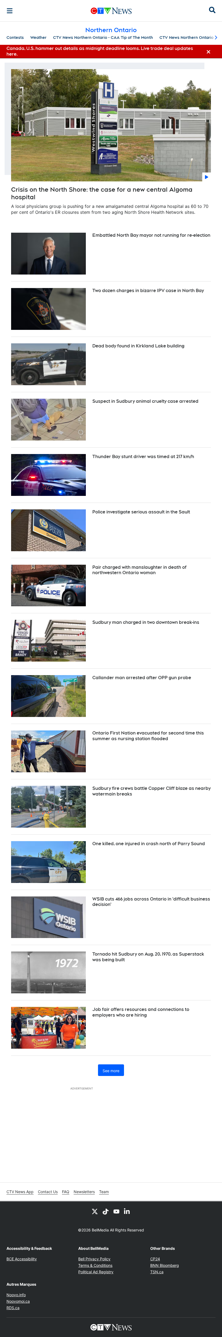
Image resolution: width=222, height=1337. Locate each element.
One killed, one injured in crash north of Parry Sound (148, 843)
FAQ (65, 1191)
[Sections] (9, 10)
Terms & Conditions (95, 1265)
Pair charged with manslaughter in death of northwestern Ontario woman (139, 570)
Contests (15, 37)
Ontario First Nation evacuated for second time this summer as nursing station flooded (148, 735)
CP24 (155, 1259)
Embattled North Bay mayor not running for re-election (151, 235)
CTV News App (20, 1191)
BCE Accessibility (21, 1259)
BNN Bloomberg (164, 1265)
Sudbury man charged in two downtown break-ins (145, 622)
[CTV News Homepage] (111, 11)
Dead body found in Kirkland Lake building (138, 345)
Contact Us (48, 1191)
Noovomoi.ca (18, 1301)
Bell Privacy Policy (94, 1259)
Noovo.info (16, 1294)
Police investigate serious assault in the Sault (141, 512)
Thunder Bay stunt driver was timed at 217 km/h (143, 456)
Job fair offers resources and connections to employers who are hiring (140, 1012)
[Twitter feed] (95, 1211)
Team (104, 1191)
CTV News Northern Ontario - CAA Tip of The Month (103, 37)
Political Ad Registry (95, 1272)
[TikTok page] (105, 1211)
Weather (38, 37)
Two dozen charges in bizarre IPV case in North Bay (148, 290)
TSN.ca (157, 1272)
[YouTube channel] (116, 1211)
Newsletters (84, 1191)
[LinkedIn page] (127, 1211)
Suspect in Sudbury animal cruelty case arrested (145, 401)
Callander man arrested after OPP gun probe (141, 677)
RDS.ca (12, 1307)
